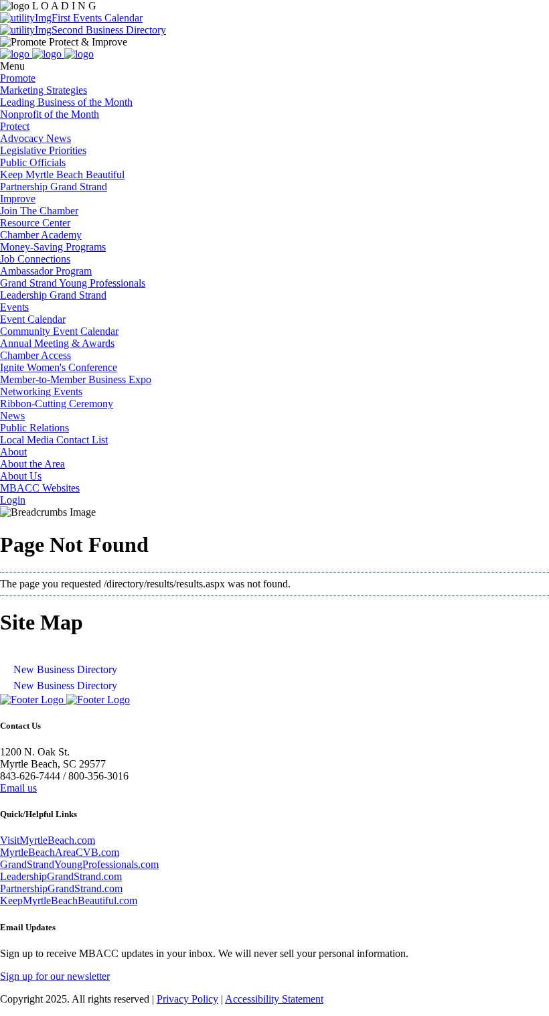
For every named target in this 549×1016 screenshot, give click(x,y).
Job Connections (35, 259)
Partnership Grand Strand (53, 186)
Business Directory (124, 29)
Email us (18, 788)
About (13, 451)
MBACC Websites (40, 488)
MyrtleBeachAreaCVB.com (59, 852)
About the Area (32, 463)
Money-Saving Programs (53, 246)
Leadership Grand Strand (53, 295)
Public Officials (33, 162)
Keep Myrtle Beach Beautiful (62, 174)
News (12, 415)
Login (12, 500)
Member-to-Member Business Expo (75, 379)
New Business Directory (65, 669)
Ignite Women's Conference (58, 367)
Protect (14, 126)
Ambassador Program (46, 271)
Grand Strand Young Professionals (72, 283)
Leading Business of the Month (66, 102)
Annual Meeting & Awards (57, 343)
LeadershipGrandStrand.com (61, 876)
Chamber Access (35, 355)
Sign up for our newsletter (55, 976)
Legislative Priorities (43, 150)
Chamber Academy (41, 234)
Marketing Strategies (43, 90)
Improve (17, 198)
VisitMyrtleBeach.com (47, 840)
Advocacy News (35, 138)
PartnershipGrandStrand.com (61, 888)
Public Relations (34, 427)
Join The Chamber (39, 210)
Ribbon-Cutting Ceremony (56, 403)
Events (14, 307)
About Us (21, 476)
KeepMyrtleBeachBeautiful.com (68, 900)
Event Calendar (33, 319)
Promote (17, 78)
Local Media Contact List (54, 439)
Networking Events (41, 391)
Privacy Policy (187, 999)
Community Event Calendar (59, 331)
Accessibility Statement (274, 999)
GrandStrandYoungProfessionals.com (79, 864)
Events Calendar (106, 17)
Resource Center (35, 222)
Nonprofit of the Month (49, 114)
